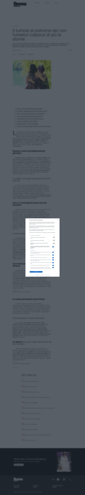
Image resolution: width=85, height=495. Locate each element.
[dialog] (42, 247)
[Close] (58, 220)
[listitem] (42, 235)
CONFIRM (36, 271)
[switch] (53, 237)
